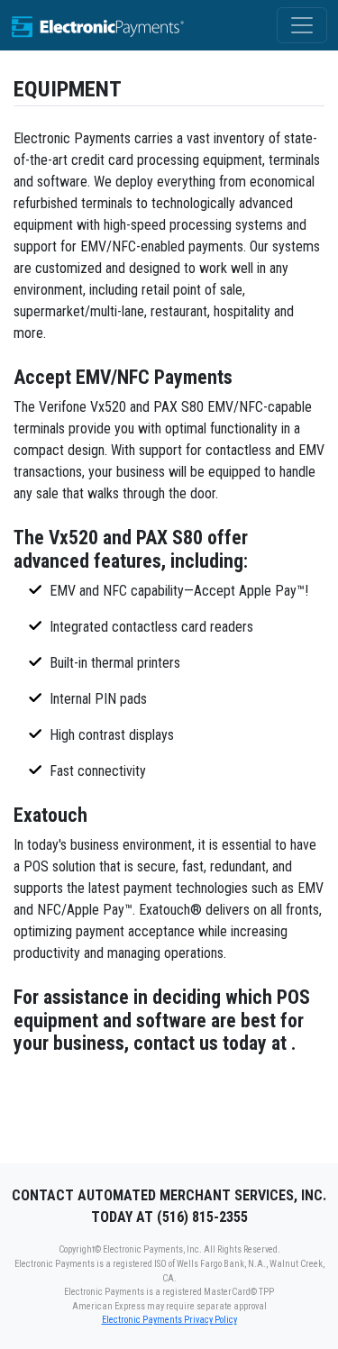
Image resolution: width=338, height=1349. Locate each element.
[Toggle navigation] (302, 25)
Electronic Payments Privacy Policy (169, 1320)
